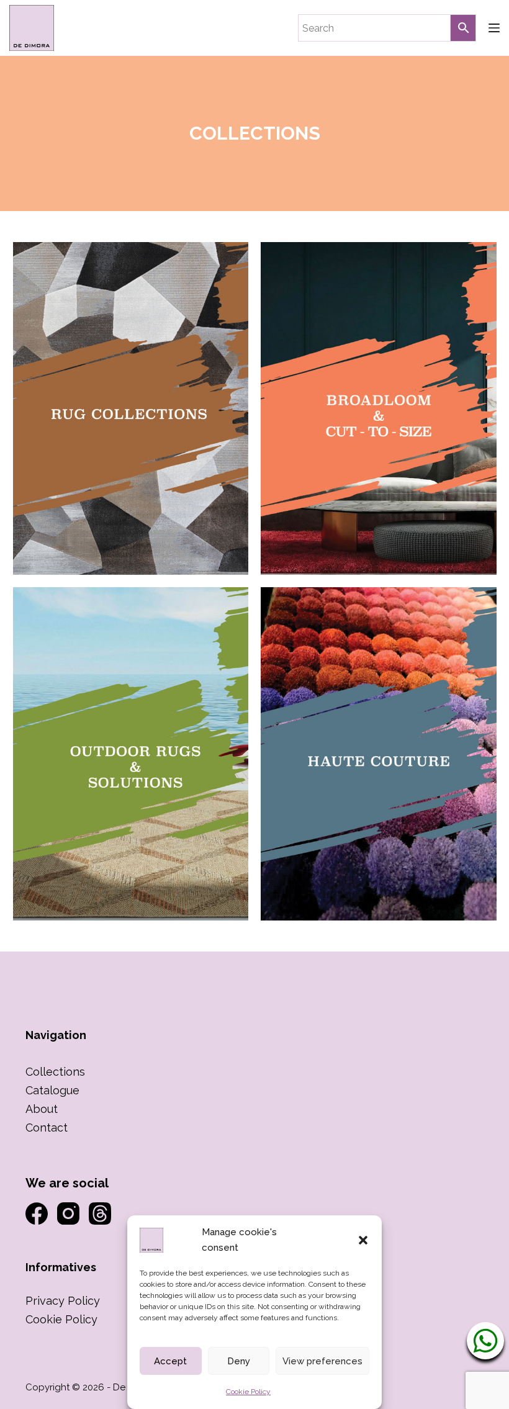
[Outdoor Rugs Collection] (131, 753)
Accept (170, 1361)
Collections (55, 1071)
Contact (46, 1127)
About (41, 1108)
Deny (238, 1361)
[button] (363, 1240)
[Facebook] (36, 1213)
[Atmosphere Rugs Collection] (379, 408)
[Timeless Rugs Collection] (131, 408)
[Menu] (494, 28)
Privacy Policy (62, 1300)
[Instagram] (68, 1213)
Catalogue (52, 1090)
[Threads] (100, 1213)
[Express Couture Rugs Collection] (379, 753)
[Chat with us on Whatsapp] (485, 1341)
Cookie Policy (248, 1391)
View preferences (322, 1361)
